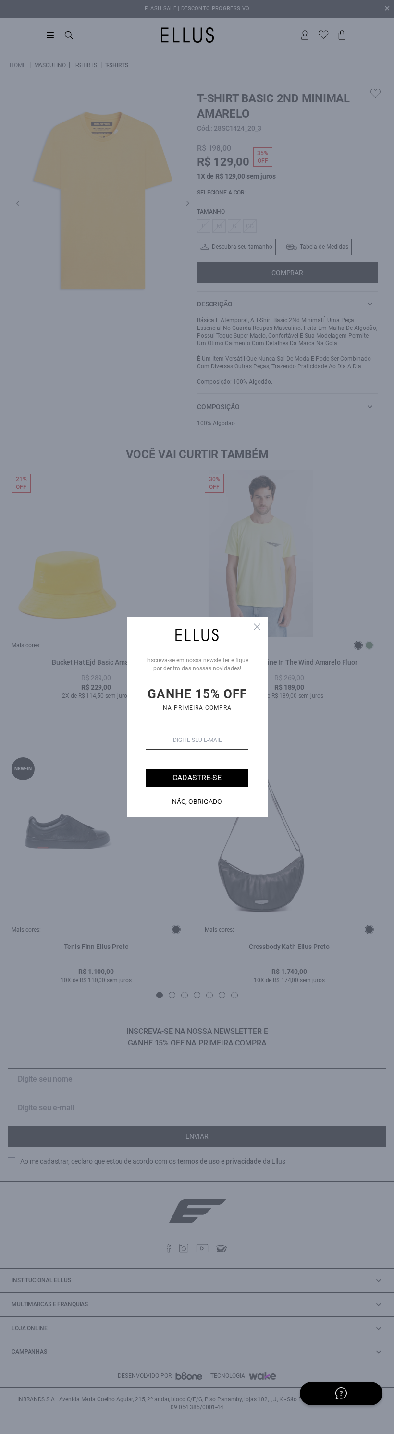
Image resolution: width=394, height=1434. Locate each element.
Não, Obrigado (197, 801)
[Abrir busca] (69, 35)
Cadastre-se (196, 777)
